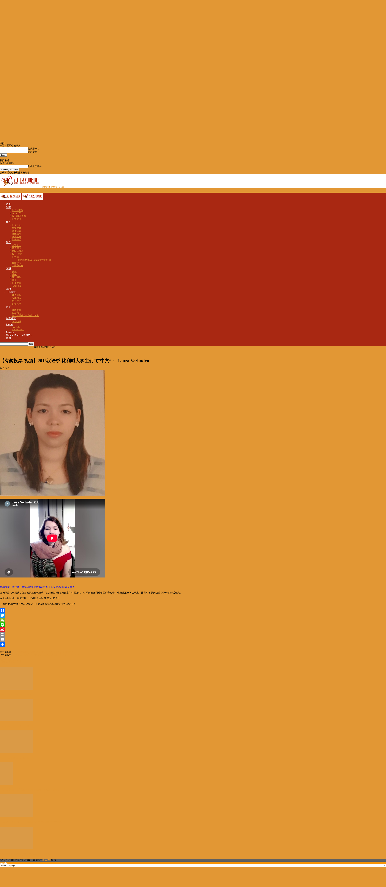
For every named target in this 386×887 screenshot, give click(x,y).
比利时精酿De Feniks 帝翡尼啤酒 (34, 260)
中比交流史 (17, 265)
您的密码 (32, 152)
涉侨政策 (16, 231)
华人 (8, 222)
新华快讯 (16, 321)
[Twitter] (193, 615)
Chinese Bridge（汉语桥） (19, 335)
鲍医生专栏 (17, 251)
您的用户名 (33, 148)
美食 (14, 271)
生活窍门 (16, 312)
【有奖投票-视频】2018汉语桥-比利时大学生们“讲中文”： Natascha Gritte (48, 654)
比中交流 (16, 219)
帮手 (8, 306)
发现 (8, 268)
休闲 (14, 274)
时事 (8, 207)
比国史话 (16, 262)
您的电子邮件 (34, 166)
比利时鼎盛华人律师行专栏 (25, 315)
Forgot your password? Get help (15, 158)
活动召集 (16, 277)
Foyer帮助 (17, 254)
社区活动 (16, 234)
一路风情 (11, 292)
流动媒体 (46, 860)
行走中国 (16, 283)
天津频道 (16, 286)
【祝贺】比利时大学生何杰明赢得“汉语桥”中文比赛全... (33, 822)
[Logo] (11, 199)
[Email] (193, 639)
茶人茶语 (16, 248)
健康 (14, 280)
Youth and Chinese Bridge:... (17, 694)
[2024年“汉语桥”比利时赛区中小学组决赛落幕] (16, 848)
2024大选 (16, 213)
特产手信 (16, 301)
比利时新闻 (17, 210)
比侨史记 (16, 239)
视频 (8, 289)
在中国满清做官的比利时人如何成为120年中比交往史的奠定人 (42, 652)
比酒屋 (15, 257)
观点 (8, 242)
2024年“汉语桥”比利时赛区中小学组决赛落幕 (27, 854)
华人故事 (16, 236)
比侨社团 (16, 225)
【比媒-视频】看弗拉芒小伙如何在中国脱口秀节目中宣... (34, 789)
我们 (8, 338)
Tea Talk (16, 327)
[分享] (193, 644)
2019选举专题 (19, 216)
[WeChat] (193, 620)
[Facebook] (193, 610)
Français (10, 332)
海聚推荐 (11, 318)
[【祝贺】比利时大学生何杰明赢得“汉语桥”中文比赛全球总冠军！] (16, 816)
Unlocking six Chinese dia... (16, 726)
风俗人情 (16, 304)
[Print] (193, 634)
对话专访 (16, 245)
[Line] (193, 624)
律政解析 (16, 310)
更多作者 (16, 661)
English (9, 324)
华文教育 (16, 228)
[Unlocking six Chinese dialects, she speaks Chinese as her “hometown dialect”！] (16, 720)
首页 (8, 204)
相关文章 (5, 661)
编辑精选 (16, 298)
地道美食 (16, 295)
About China (18, 329)
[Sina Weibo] (193, 629)
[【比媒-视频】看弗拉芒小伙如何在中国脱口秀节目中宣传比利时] (6, 784)
